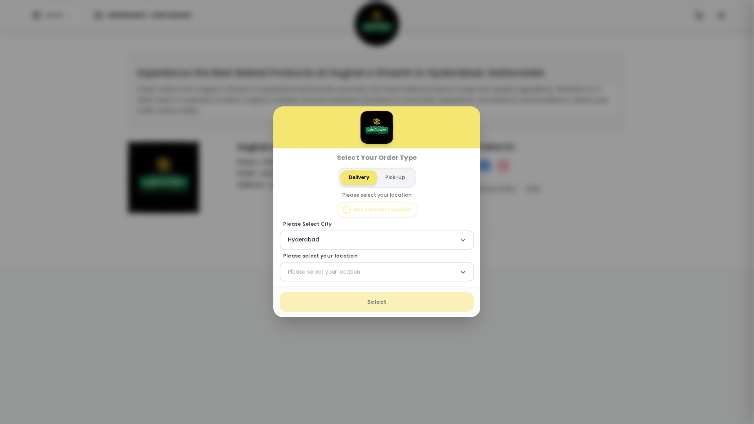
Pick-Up (395, 177)
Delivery (359, 177)
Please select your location (320, 256)
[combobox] (288, 240)
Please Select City (307, 224)
